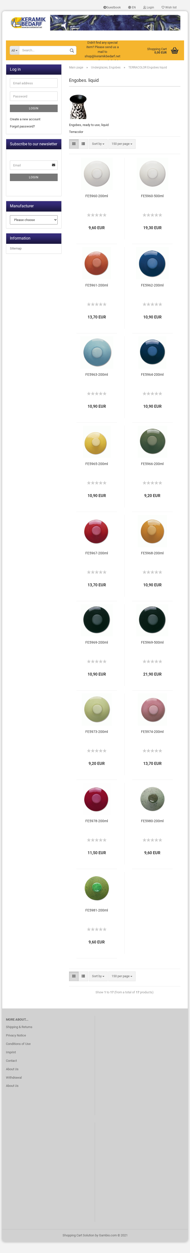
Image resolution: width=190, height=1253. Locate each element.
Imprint (11, 1052)
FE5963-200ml (96, 374)
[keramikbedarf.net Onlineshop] (95, 21)
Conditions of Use (18, 1044)
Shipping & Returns (19, 1027)
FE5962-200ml (152, 285)
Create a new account (25, 119)
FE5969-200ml (96, 642)
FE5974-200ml (152, 732)
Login (150, 7)
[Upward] (176, 1245)
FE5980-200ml (152, 821)
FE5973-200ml (96, 732)
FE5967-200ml (96, 553)
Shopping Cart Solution (78, 1235)
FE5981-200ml (96, 910)
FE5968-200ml (152, 553)
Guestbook (113, 7)
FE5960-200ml (96, 196)
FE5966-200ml (152, 464)
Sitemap (16, 248)
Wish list (171, 7)
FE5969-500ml (152, 642)
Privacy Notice (16, 1035)
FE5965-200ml (96, 464)
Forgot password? (22, 126)
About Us (12, 1069)
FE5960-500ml (152, 196)
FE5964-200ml (152, 374)
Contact (11, 1061)
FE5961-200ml (96, 285)
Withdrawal (14, 1077)
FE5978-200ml (96, 821)
